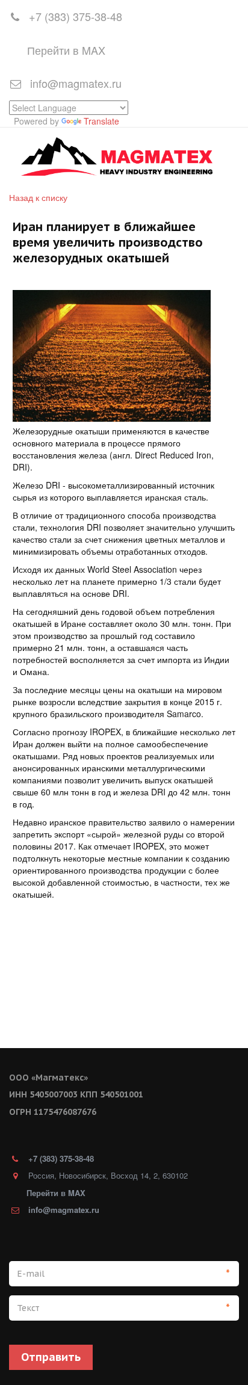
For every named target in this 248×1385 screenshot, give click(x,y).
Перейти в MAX (66, 50)
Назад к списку (38, 197)
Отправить (51, 1357)
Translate (101, 121)
